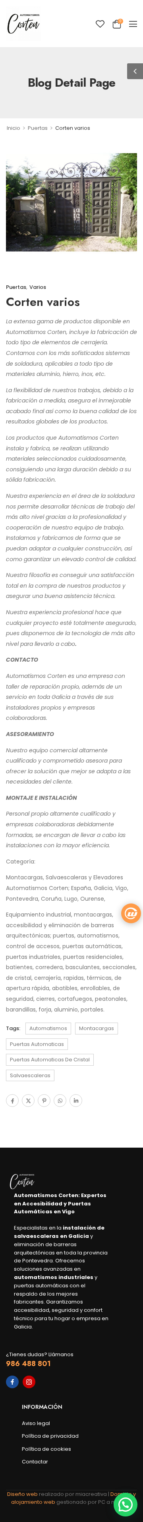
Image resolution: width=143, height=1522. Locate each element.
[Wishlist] (100, 23)
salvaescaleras (30, 1075)
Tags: (13, 1028)
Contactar (35, 1461)
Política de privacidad (50, 1436)
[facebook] (12, 1382)
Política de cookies (46, 1449)
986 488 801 (28, 1364)
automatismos (48, 1028)
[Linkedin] (76, 1100)
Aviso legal (36, 1423)
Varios (37, 287)
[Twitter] (28, 1100)
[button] (133, 24)
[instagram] (29, 1382)
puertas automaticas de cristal (50, 1059)
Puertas (38, 128)
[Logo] (23, 23)
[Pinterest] (44, 1100)
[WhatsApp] (60, 1100)
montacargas (96, 1028)
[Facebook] (12, 1100)
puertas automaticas (37, 1044)
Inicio (13, 128)
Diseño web (23, 1494)
